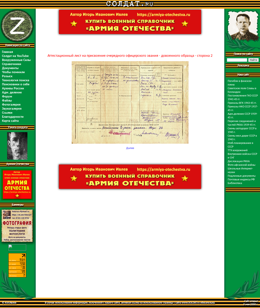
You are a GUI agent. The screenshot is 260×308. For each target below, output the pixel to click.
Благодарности (13, 117)
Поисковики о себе (15, 84)
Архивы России (13, 88)
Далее (130, 148)
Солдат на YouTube (15, 56)
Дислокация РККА (239, 161)
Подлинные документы (242, 176)
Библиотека (235, 183)
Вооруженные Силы (16, 60)
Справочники (11, 64)
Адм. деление (12, 92)
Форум (7, 96)
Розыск (7, 76)
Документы (10, 68)
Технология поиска (15, 80)
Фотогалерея (11, 104)
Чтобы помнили (13, 72)
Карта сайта (10, 121)
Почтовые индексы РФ (241, 179)
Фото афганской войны (241, 165)
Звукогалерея (12, 108)
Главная (7, 52)
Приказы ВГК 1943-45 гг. (242, 103)
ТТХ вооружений (238, 150)
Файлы (7, 100)
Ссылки (7, 112)
